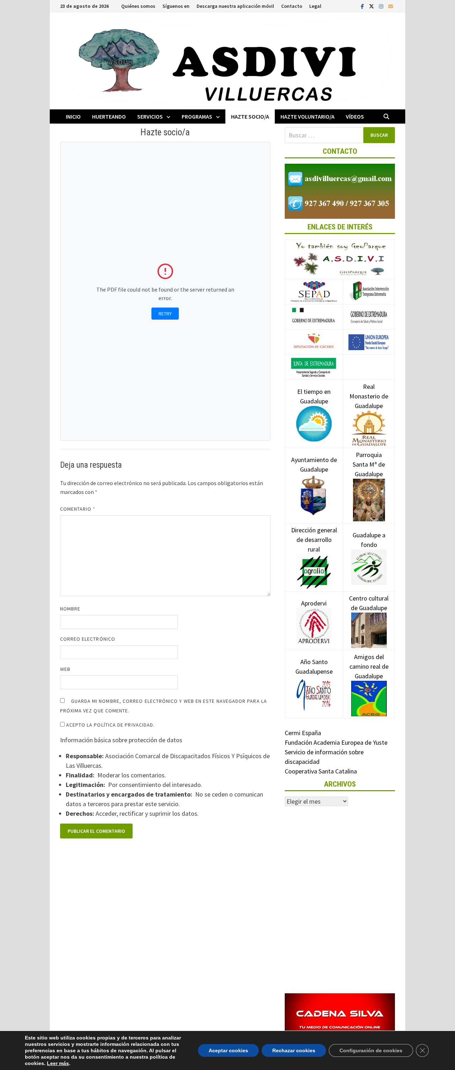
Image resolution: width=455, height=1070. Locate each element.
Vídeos (355, 116)
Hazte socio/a (250, 116)
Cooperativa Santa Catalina (321, 771)
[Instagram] (381, 6)
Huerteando (109, 116)
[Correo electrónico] (390, 6)
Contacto (291, 6)
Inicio (73, 116)
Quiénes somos (138, 6)
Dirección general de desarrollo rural (314, 539)
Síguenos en (175, 6)
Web (65, 669)
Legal (315, 6)
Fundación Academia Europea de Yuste (336, 742)
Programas (197, 116)
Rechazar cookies (293, 1050)
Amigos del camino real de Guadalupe (369, 666)
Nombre (70, 608)
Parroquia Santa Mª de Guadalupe (369, 464)
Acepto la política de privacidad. (110, 725)
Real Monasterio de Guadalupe (368, 396)
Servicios (150, 116)
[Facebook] (363, 6)
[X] (372, 6)
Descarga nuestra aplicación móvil (235, 6)
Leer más (58, 1063)
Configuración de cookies (370, 1050)
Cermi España (303, 733)
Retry (165, 313)
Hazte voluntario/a (307, 116)
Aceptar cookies (228, 1050)
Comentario (78, 509)
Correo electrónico (87, 639)
